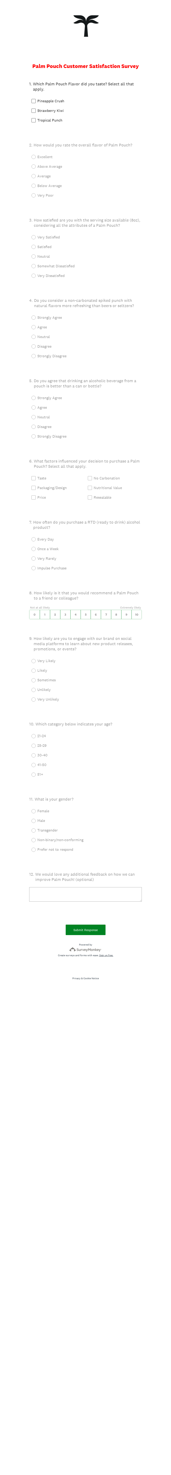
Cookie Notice (91, 978)
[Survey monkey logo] (85, 949)
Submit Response (85, 930)
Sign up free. (106, 955)
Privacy (76, 978)
